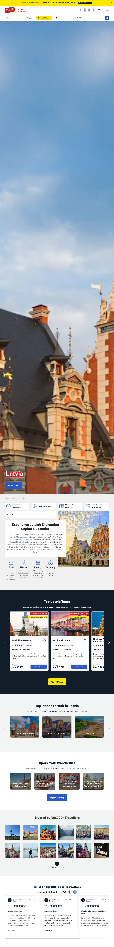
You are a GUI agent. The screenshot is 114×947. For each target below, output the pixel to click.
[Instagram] (89, 10)
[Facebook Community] (85, 10)
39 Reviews (29, 645)
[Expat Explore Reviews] (69, 892)
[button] (5, 642)
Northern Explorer (62, 640)
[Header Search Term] (107, 18)
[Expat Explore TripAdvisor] (64, 892)
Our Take (10, 515)
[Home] (11, 10)
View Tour (38, 667)
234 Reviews (70, 645)
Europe (15, 498)
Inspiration (43, 515)
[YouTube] (93, 10)
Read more (11, 930)
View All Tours (13, 485)
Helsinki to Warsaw (21, 640)
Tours (20, 515)
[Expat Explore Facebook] (75, 892)
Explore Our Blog (57, 797)
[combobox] (94, 18)
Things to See (30, 515)
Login (107, 10)
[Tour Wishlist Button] (44, 640)
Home (7, 498)
